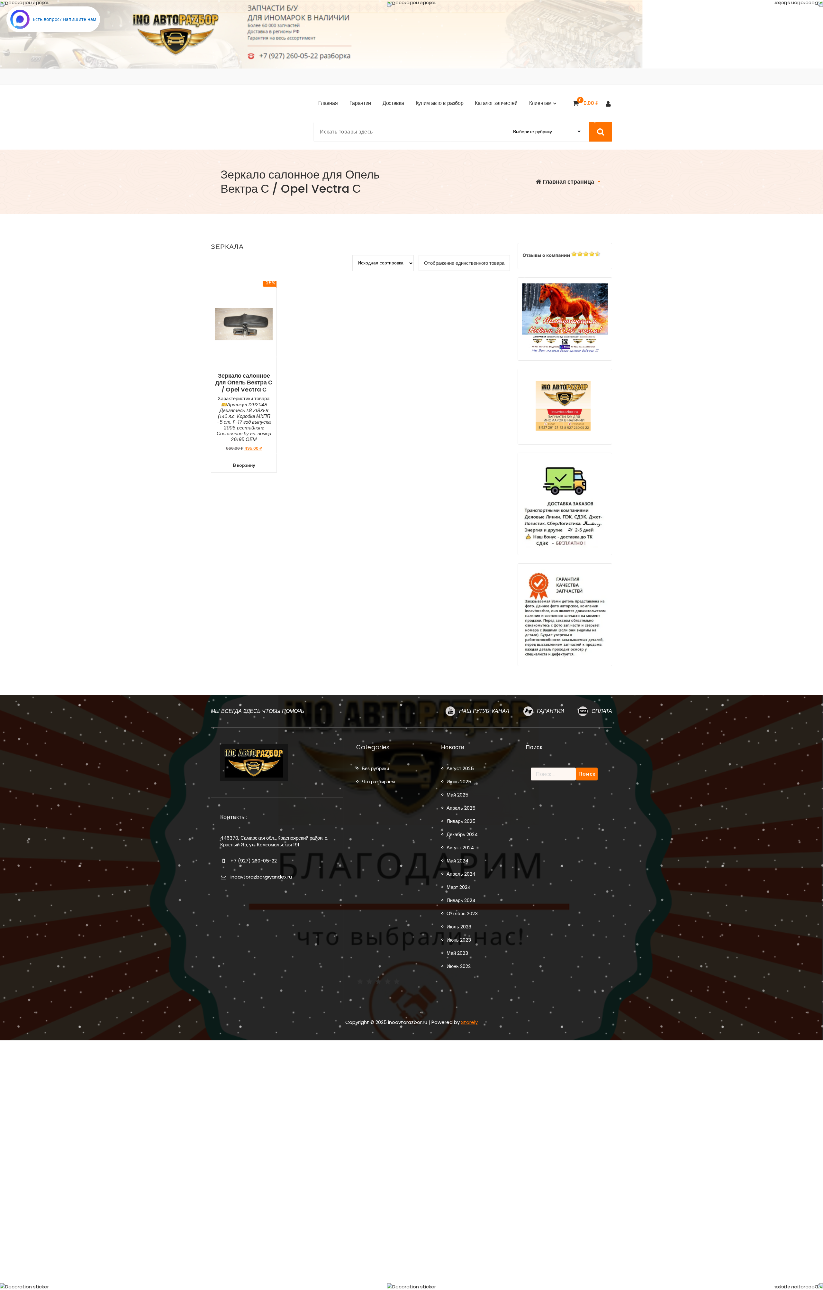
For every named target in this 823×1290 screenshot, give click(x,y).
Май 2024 (457, 860)
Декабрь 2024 (462, 834)
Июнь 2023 (459, 939)
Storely (469, 1022)
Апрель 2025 (461, 808)
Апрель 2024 (461, 874)
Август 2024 (460, 847)
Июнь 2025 (459, 781)
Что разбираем (378, 781)
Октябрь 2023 (462, 913)
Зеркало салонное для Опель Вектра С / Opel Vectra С (243, 382)
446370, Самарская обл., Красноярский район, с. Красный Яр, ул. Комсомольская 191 (274, 841)
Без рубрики (375, 768)
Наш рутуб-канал (484, 711)
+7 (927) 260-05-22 (254, 860)
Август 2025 (460, 768)
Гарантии (550, 711)
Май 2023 (457, 953)
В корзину (244, 465)
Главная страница (567, 182)
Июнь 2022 (459, 966)
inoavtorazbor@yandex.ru (261, 876)
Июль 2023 (459, 926)
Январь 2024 (461, 900)
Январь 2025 (461, 821)
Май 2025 (457, 794)
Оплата (602, 711)
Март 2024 (459, 887)
